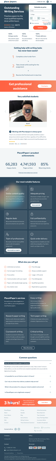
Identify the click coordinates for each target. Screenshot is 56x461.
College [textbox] (32, 14)
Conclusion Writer (41, 420)
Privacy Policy (20, 453)
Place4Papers (7, 410)
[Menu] (51, 2)
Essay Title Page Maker (42, 417)
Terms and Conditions (9, 453)
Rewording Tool (41, 412)
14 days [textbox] (43, 18)
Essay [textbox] (32, 10)
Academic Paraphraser (42, 422)
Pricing (22, 410)
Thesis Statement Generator (27, 422)
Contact (6, 422)
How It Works (7, 415)
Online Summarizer (41, 410)
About (5, 412)
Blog (22, 415)
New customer (35, 23)
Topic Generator (41, 415)
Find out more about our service (28, 172)
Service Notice (24, 417)
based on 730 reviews (9, 27)
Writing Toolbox (25, 420)
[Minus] (31, 18)
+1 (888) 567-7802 (41, 1)
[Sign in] (47, 1)
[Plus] (38, 18)
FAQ (5, 420)
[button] (28, 363)
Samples (23, 412)
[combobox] (40, 10)
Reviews (6, 417)
